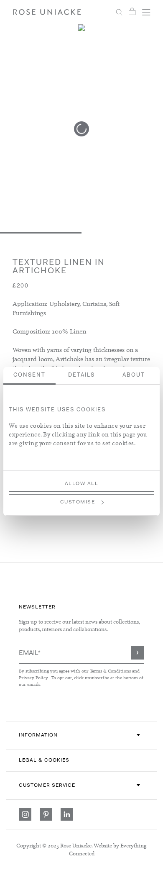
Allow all (82, 483)
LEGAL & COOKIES (44, 760)
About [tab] (133, 375)
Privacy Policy (33, 677)
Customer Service (47, 785)
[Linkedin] (67, 814)
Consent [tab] (29, 375)
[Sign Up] (137, 653)
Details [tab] (81, 375)
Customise (77, 502)
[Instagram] (25, 814)
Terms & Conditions (111, 671)
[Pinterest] (46, 814)
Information (38, 735)
